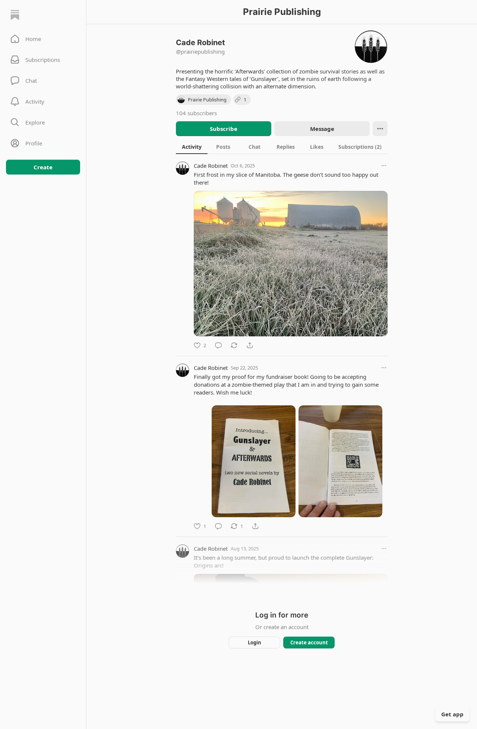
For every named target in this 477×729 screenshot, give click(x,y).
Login (254, 642)
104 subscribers (196, 113)
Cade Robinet (211, 165)
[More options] (384, 166)
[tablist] (282, 146)
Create (43, 167)
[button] (43, 39)
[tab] (192, 146)
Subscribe (223, 128)
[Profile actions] (380, 128)
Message (322, 128)
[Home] (15, 15)
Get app (452, 714)
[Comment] (218, 345)
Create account (309, 642)
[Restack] (234, 345)
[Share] (249, 345)
